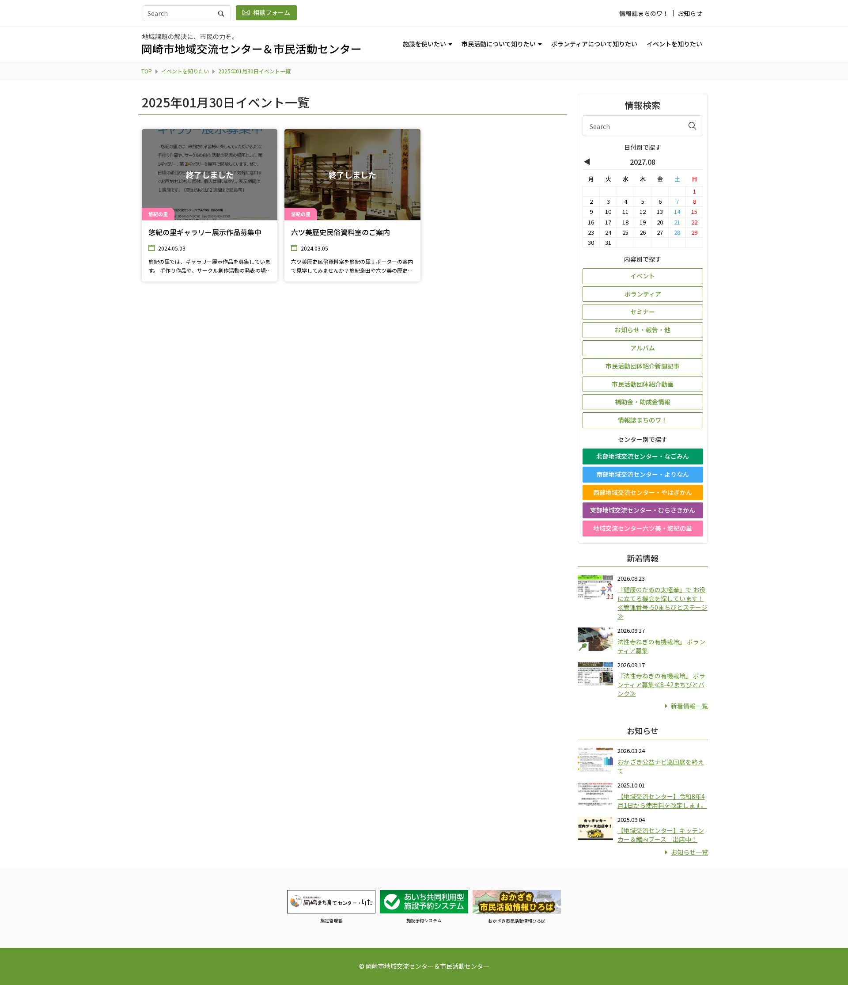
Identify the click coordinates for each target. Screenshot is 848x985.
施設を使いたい (424, 43)
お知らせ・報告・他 (642, 329)
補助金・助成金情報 (642, 401)
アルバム (642, 347)
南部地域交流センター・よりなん (642, 474)
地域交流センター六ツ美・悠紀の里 (642, 528)
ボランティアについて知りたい (594, 43)
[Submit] (692, 125)
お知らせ (690, 13)
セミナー (642, 311)
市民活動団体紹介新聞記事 (643, 365)
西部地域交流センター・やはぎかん (642, 492)
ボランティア (643, 293)
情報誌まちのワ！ (644, 13)
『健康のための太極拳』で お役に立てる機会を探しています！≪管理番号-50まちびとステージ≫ (662, 602)
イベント (642, 275)
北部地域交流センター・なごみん (642, 456)
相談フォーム (271, 12)
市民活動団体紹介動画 (643, 384)
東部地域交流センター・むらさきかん (642, 510)
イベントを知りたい (674, 43)
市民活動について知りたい (499, 43)
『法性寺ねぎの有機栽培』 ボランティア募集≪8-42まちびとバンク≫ (661, 684)
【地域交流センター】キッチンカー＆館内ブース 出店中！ (660, 835)
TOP (146, 71)
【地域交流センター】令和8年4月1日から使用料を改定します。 (662, 801)
